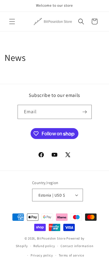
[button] (12, 21)
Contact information (77, 246)
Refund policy (44, 246)
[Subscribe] (84, 112)
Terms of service (71, 255)
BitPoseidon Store (51, 238)
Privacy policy (42, 255)
